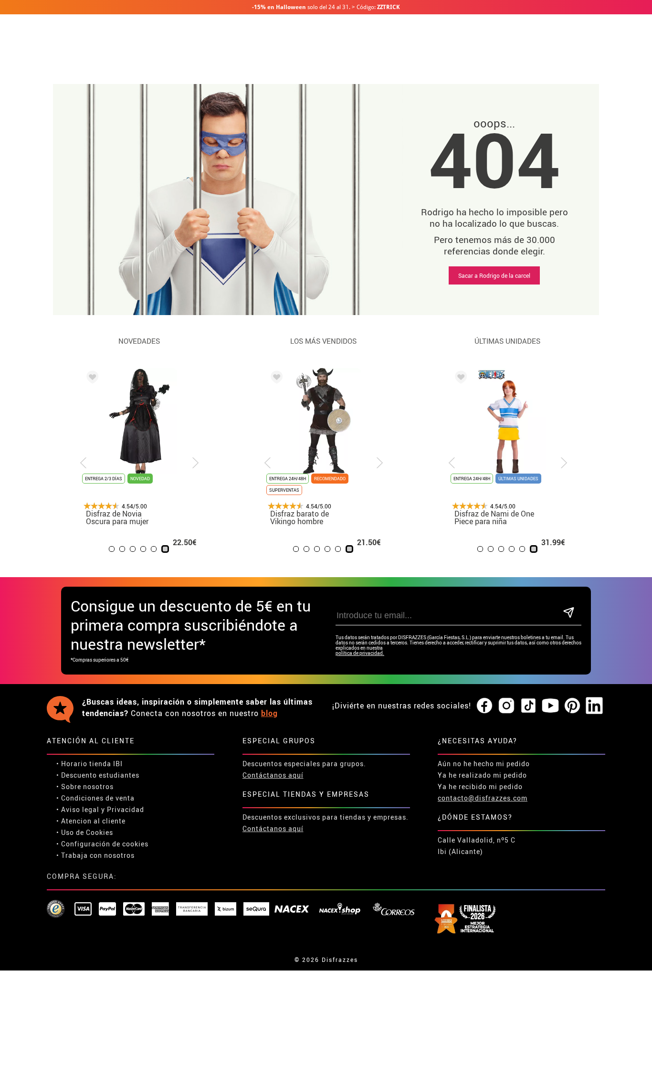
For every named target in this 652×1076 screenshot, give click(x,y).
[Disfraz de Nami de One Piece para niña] (459, 378)
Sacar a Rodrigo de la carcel (494, 275)
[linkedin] (594, 706)
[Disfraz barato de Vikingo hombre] (275, 378)
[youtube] (550, 706)
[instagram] (506, 706)
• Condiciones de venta (95, 797)
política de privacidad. (360, 653)
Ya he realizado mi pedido (482, 775)
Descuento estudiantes (100, 775)
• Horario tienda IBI (89, 763)
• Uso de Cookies (84, 832)
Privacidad (125, 809)
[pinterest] (572, 706)
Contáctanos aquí (273, 775)
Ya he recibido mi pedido (480, 786)
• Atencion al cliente (91, 820)
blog (269, 713)
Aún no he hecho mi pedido (484, 763)
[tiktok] (528, 706)
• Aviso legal (77, 809)
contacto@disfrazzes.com (482, 797)
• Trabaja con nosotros (95, 855)
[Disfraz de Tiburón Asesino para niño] (155, 378)
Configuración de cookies (104, 843)
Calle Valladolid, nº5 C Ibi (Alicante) (476, 845)
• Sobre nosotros (85, 786)
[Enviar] (568, 613)
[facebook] (484, 706)
